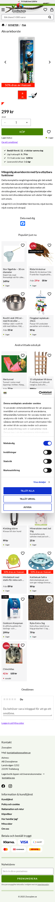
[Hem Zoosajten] (24, 8)
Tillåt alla (27, 490)
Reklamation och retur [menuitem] (12, 809)
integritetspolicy (43, 884)
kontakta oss (8, 777)
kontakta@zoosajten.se (19, 752)
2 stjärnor (7, 699)
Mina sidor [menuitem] (6, 823)
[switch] (47, 452)
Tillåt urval (27, 499)
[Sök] (49, 17)
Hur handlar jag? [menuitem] (9, 818)
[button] (3, 9)
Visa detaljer (39, 482)
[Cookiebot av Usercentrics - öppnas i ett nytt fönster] (39, 393)
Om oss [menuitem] (5, 828)
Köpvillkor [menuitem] (6, 814)
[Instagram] (10, 786)
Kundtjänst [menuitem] (7, 799)
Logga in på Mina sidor (12, 723)
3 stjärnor (9, 699)
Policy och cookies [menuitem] (10, 804)
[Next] (49, 62)
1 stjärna (4, 699)
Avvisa (27, 507)
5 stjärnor (15, 699)
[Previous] (5, 62)
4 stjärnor (12, 699)
